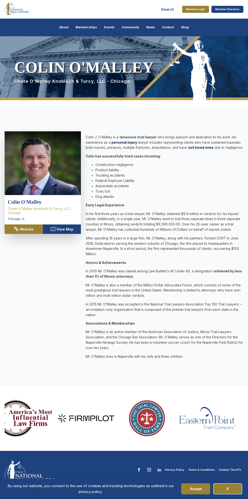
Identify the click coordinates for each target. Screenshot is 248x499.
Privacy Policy (174, 469)
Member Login (195, 9)
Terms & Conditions (201, 469)
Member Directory (227, 9)
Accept (196, 489)
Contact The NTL (230, 469)
